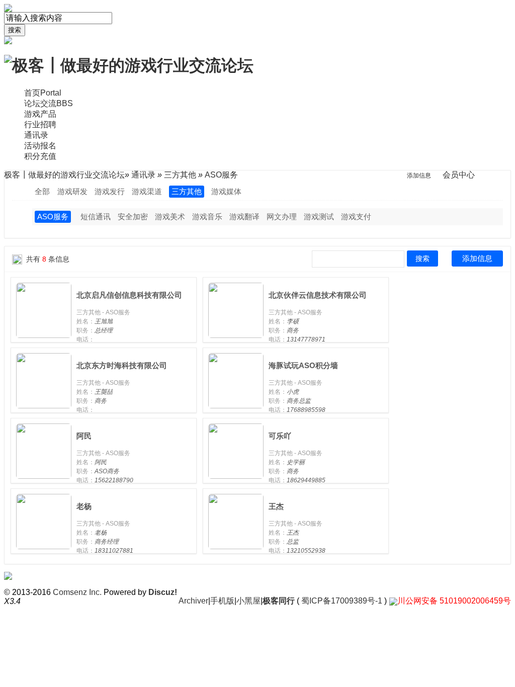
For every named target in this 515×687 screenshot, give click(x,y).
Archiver (193, 600)
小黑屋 (248, 600)
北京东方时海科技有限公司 (121, 365)
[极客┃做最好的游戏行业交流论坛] (128, 65)
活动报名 (40, 145)
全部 (42, 191)
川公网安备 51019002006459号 (454, 600)
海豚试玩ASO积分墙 (303, 365)
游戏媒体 (226, 191)
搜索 (14, 30)
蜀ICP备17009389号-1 (341, 600)
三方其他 (186, 191)
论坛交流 (48, 103)
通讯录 (36, 135)
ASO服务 (52, 216)
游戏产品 (40, 114)
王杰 (276, 506)
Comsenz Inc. (77, 592)
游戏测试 (319, 216)
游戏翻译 (244, 216)
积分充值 (40, 156)
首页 (42, 93)
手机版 (222, 600)
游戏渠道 (147, 191)
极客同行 (279, 600)
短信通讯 (95, 216)
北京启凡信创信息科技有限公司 (129, 295)
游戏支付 (356, 216)
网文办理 (282, 216)
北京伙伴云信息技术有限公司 (318, 295)
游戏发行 (110, 191)
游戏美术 (170, 216)
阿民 (84, 436)
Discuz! (162, 592)
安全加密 (133, 216)
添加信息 (477, 258)
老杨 (84, 506)
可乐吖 (280, 436)
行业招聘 (40, 124)
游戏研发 (72, 191)
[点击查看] (43, 309)
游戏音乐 (207, 216)
